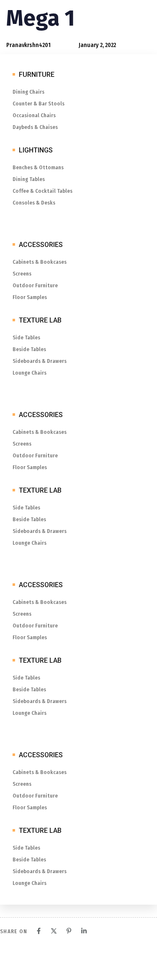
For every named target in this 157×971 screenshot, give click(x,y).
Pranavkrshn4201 (28, 45)
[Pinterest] (69, 931)
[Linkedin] (84, 931)
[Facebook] (39, 931)
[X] (54, 931)
